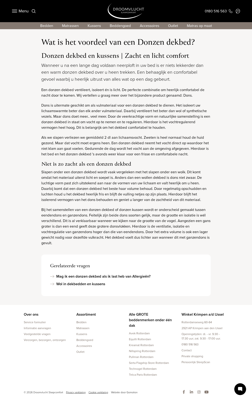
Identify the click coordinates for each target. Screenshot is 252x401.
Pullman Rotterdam (141, 357)
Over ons (31, 314)
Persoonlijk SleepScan (196, 362)
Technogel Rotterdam (143, 369)
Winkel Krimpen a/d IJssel (203, 314)
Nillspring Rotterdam (142, 351)
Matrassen (70, 25)
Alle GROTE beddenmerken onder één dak (150, 320)
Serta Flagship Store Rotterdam (149, 363)
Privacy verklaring (76, 392)
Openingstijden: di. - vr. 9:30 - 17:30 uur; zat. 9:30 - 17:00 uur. (201, 336)
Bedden (46, 25)
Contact (187, 350)
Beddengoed (120, 25)
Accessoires (149, 25)
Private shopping (192, 356)
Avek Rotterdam (139, 333)
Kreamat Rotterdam (141, 345)
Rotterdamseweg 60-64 (197, 322)
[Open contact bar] (240, 389)
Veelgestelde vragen (37, 334)
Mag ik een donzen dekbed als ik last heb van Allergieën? (103, 276)
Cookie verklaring (98, 392)
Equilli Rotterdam (140, 339)
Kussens (94, 25)
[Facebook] (185, 392)
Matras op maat (199, 25)
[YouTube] (207, 392)
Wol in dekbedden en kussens (80, 284)
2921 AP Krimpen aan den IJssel (202, 328)
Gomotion (132, 392)
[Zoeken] (33, 11)
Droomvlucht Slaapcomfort (126, 11)
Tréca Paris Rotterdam (143, 375)
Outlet (173, 25)
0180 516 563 (190, 344)
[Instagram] (200, 392)
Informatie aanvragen (37, 328)
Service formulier (35, 322)
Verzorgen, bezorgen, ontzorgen (45, 340)
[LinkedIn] (192, 392)
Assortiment (86, 314)
